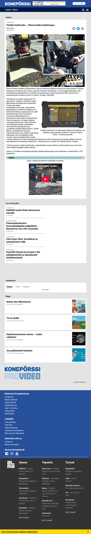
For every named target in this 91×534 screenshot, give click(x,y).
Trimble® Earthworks (48, 91)
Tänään (9, 286)
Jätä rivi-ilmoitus (11, 408)
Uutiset (8, 9)
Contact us (9, 442)
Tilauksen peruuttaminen (14, 430)
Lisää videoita (80, 382)
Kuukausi (26, 287)
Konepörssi (9, 397)
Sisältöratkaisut (11, 405)
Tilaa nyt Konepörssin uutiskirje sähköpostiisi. (19, 532)
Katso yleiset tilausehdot (14, 433)
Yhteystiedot (10, 411)
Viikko (17, 287)
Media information (12, 444)
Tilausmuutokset (11, 428)
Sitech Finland (12, 88)
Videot (15, 9)
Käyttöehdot (9, 414)
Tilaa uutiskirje (10, 422)
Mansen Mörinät (11, 400)
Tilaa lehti (8, 425)
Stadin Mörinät (10, 402)
